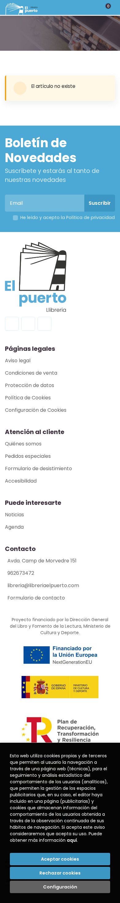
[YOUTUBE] (44, 324)
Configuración (60, 887)
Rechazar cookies (60, 873)
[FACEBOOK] (12, 324)
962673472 (20, 573)
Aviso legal (17, 360)
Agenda (14, 527)
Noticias (14, 514)
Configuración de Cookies (35, 410)
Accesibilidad (21, 480)
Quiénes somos (23, 443)
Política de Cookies (28, 397)
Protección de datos (29, 385)
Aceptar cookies (60, 859)
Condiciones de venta (31, 372)
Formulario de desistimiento (38, 468)
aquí (72, 840)
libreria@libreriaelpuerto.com (43, 585)
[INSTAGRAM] (28, 324)
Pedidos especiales (28, 456)
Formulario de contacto (36, 597)
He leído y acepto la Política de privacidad (67, 217)
